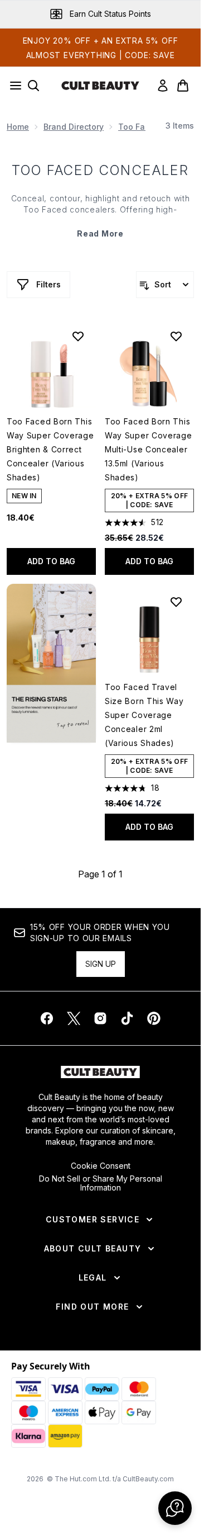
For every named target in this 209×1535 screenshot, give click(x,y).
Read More (100, 233)
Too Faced (138, 126)
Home (18, 126)
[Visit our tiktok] (127, 1018)
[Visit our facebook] (46, 1018)
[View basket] (183, 85)
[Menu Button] (12, 85)
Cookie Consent (100, 1165)
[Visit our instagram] (100, 1018)
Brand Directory (73, 126)
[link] (163, 85)
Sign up (100, 964)
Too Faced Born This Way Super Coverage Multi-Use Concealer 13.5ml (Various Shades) (148, 449)
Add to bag (51, 561)
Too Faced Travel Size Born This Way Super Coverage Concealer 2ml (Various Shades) (144, 715)
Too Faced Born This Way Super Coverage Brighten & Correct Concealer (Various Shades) (50, 449)
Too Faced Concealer (100, 170)
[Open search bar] (33, 85)
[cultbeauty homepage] (100, 85)
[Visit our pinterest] (153, 1018)
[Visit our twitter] (73, 1018)
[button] (51, 663)
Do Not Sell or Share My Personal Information (100, 1183)
